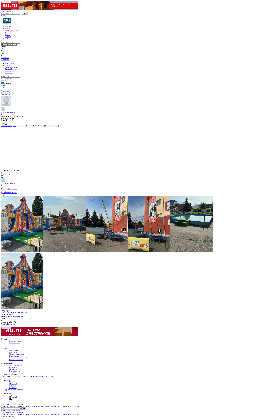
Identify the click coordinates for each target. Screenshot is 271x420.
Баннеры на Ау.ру (15, 365)
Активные (4, 189)
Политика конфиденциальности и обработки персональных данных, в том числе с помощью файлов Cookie (40, 406)
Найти (4, 46)
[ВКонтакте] (2, 176)
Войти (3, 87)
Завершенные (13, 189)
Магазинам (13, 369)
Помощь (4, 348)
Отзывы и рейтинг (16, 360)
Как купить (13, 350)
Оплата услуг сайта (8, 380)
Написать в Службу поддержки (12, 410)
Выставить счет (15, 371)
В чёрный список (38, 126)
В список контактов (51, 126)
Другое (19, 316)
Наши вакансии (15, 341)
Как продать (13, 352)
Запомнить (7, 83)
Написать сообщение (8, 126)
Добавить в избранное (24, 126)
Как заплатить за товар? (18, 358)
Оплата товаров (6, 393)
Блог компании (14, 343)
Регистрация (5, 91)
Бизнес (3, 316)
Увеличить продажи (16, 354)
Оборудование (11, 316)
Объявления (13, 367)
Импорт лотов (14, 356)
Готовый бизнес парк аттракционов (14, 312)
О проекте (4, 339)
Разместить (5, 58)
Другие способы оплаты (14, 390)
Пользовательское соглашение (12, 404)
